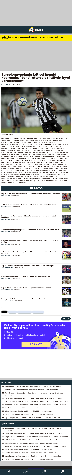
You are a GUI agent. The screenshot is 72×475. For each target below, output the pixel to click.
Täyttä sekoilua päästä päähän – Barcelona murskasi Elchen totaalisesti (30, 230)
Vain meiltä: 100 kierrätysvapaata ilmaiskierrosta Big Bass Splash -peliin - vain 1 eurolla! (33, 38)
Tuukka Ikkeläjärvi (7, 85)
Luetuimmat (8, 424)
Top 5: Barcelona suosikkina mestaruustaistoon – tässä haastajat (27, 266)
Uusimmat (7, 382)
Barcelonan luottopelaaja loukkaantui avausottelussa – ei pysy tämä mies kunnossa (30, 217)
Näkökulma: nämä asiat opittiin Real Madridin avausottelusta (25, 277)
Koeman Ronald (38, 312)
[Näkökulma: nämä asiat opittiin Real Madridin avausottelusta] (66, 280)
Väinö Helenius (6, 207)
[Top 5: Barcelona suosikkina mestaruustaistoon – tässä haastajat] (66, 269)
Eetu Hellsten (5, 195)
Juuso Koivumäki (6, 301)
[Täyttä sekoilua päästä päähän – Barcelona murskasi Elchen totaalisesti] (66, 233)
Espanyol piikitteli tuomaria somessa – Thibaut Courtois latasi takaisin (29, 299)
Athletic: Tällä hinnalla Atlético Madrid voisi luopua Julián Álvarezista (28, 205)
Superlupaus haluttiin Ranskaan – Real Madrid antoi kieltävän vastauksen (30, 194)
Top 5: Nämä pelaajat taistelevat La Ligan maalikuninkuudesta (26, 288)
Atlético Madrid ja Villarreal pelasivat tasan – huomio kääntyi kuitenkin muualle (29, 253)
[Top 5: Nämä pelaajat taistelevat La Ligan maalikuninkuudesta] (66, 291)
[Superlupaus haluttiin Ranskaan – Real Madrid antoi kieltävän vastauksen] (66, 197)
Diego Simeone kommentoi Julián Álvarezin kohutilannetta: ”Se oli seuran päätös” (29, 242)
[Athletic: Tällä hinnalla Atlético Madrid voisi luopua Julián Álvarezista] (66, 208)
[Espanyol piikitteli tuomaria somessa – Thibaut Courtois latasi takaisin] (66, 302)
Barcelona (12, 312)
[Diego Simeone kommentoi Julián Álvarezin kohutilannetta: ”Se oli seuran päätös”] (66, 244)
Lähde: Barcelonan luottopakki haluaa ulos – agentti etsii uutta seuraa (32, 443)
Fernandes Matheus (24, 312)
